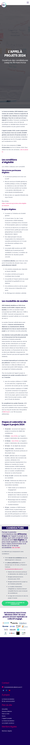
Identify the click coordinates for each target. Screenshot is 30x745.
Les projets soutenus (8, 723)
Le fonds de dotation (8, 721)
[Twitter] (3, 690)
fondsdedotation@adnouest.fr (14, 569)
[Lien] (4, 5)
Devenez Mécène (7, 711)
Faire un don (5, 713)
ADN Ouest (6, 412)
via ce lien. (16, 547)
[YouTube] (9, 690)
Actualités (5, 709)
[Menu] (28, 2)
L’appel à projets (7, 718)
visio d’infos (14, 436)
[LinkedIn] (6, 690)
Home (3, 716)
